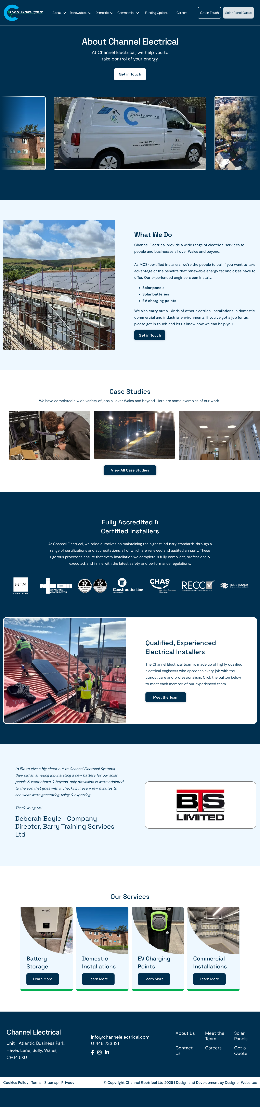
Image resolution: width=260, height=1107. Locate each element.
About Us (185, 1052)
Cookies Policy (15, 1101)
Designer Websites (241, 1101)
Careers (182, 13)
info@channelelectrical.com (120, 1056)
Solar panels (153, 287)
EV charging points (159, 300)
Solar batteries (155, 294)
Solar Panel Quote (238, 13)
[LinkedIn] (107, 1071)
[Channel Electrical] (23, 12)
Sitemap (51, 1101)
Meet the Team (165, 697)
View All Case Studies (130, 470)
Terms (36, 1101)
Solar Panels (241, 1055)
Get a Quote (240, 1069)
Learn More (42, 998)
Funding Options (156, 13)
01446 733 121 (105, 1062)
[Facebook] (92, 1071)
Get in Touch (209, 13)
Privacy (67, 1101)
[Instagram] (99, 1071)
